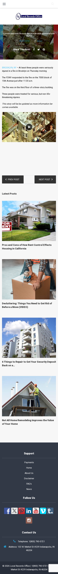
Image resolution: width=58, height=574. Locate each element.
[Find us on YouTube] (36, 511)
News (39, 41)
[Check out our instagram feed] (29, 520)
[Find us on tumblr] (50, 511)
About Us (29, 473)
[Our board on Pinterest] (21, 511)
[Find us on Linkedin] (28, 511)
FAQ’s (29, 484)
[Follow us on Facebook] (7, 511)
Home (29, 468)
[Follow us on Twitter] (14, 511)
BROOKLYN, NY (9, 67)
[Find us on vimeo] (43, 511)
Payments (29, 462)
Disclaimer (29, 478)
